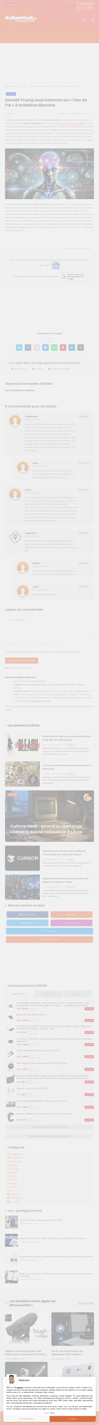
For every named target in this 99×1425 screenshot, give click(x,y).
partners (20, 1387)
